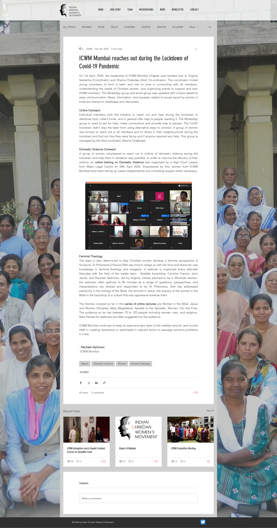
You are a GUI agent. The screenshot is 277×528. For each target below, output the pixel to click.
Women (122, 363)
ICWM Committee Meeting (183, 448)
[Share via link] (104, 382)
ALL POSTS (69, 27)
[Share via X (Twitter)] (88, 382)
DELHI (114, 27)
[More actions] (196, 49)
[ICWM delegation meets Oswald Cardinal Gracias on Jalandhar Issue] (86, 430)
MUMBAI (87, 27)
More (192, 27)
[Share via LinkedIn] (96, 382)
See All (210, 410)
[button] (209, 27)
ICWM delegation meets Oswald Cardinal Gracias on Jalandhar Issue (86, 450)
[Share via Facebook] (80, 382)
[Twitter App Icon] (203, 522)
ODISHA (146, 27)
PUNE (101, 27)
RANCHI (161, 27)
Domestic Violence (103, 363)
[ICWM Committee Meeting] (190, 430)
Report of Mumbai (127, 448)
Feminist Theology (140, 363)
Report (84, 363)
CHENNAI (129, 27)
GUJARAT (177, 27)
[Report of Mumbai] (138, 430)
